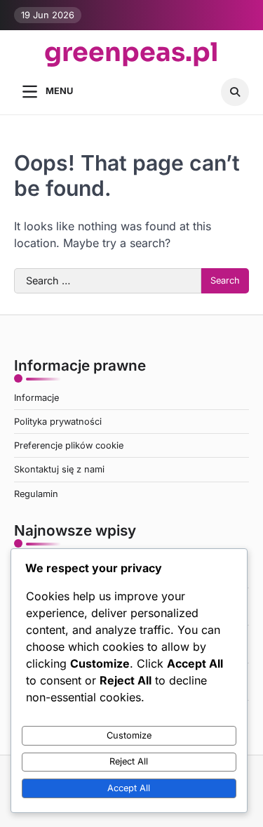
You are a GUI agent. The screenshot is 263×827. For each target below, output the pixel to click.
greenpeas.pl (131, 53)
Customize (129, 735)
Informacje (36, 397)
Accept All (128, 788)
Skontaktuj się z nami (59, 469)
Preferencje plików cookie (68, 445)
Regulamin (36, 494)
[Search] (235, 92)
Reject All (128, 761)
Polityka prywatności (58, 421)
